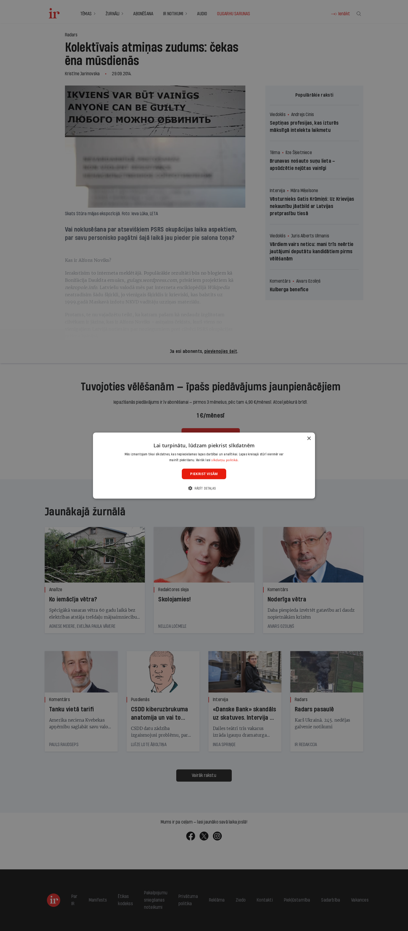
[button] (204, 488)
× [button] (309, 438)
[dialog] (204, 465)
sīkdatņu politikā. (224, 460)
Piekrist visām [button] (204, 473)
